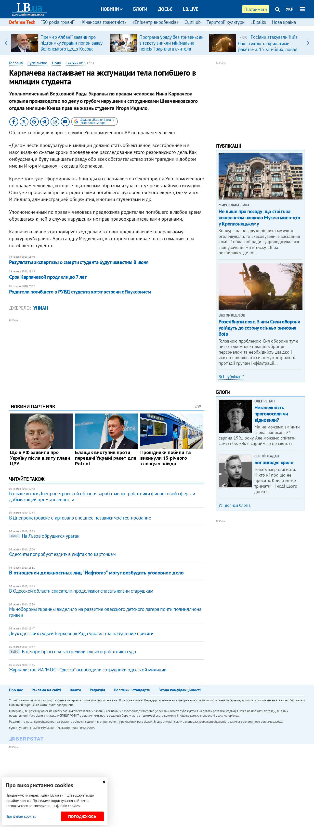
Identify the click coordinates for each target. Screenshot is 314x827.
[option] (58, 43)
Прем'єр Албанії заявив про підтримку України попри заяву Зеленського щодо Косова (71, 43)
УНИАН (40, 308)
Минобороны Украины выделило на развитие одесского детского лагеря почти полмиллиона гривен (105, 612)
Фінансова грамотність (103, 22)
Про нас (16, 689)
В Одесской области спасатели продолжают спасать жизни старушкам (81, 591)
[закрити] (104, 782)
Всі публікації (231, 376)
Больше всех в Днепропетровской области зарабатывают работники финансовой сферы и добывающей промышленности (102, 496)
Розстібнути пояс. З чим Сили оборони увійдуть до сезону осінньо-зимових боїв (259, 327)
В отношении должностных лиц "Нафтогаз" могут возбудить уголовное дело (96, 572)
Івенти (75, 689)
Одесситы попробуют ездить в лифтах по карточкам (62, 554)
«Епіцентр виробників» (155, 22)
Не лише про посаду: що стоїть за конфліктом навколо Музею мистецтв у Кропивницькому (259, 217)
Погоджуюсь (82, 816)
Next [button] (308, 43)
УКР (289, 9)
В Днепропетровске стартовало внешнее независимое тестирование (80, 518)
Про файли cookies (21, 816)
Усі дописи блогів (234, 505)
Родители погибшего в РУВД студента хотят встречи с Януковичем (80, 291)
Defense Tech (22, 22)
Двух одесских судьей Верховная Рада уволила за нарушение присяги (81, 633)
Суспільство (37, 62)
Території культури (226, 22)
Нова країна (284, 22)
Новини (110, 9)
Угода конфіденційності (180, 689)
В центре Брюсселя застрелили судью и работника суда (73, 651)
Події (56, 62)
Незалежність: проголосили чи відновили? (271, 413)
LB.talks (258, 22)
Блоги (140, 9)
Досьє (165, 9)
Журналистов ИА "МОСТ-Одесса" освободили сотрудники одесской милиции (88, 670)
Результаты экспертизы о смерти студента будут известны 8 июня (79, 262)
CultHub (192, 22)
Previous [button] (6, 43)
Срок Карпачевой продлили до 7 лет (48, 277)
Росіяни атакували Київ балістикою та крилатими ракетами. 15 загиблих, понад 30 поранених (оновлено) (268, 46)
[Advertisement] (106, 357)
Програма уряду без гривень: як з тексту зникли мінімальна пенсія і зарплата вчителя (171, 43)
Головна (16, 62)
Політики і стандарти (132, 689)
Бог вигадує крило (273, 462)
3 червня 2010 (75, 63)
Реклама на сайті (46, 689)
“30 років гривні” (58, 22)
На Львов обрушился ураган (45, 536)
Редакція (97, 689)
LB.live (190, 9)
